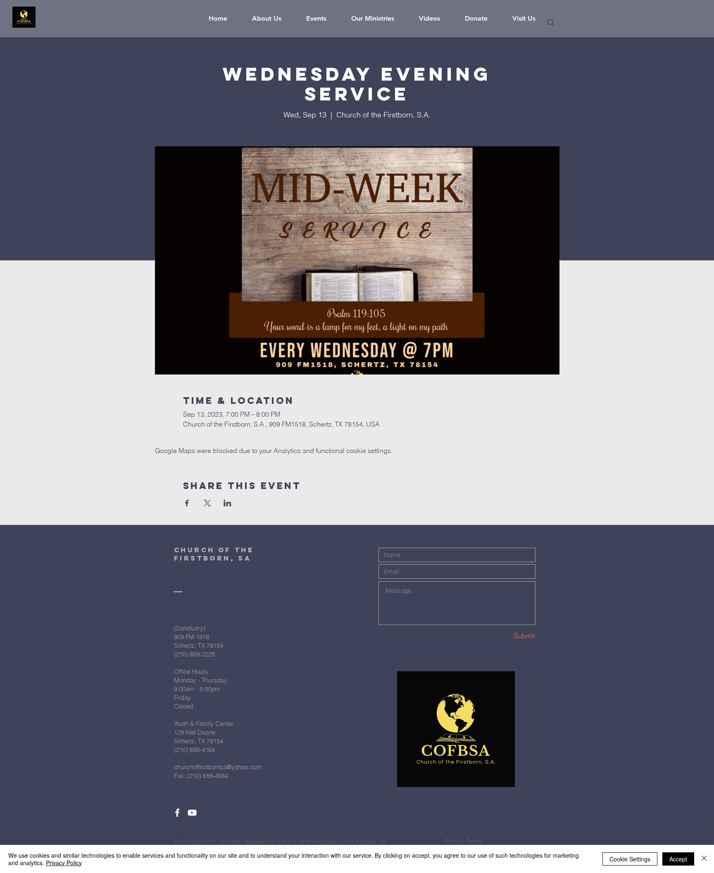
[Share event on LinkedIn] (227, 503)
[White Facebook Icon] (177, 812)
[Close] (704, 859)
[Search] (550, 22)
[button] (273, 18)
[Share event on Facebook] (187, 503)
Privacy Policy (64, 863)
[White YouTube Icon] (192, 812)
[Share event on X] (207, 503)
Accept (678, 859)
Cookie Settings (629, 859)
